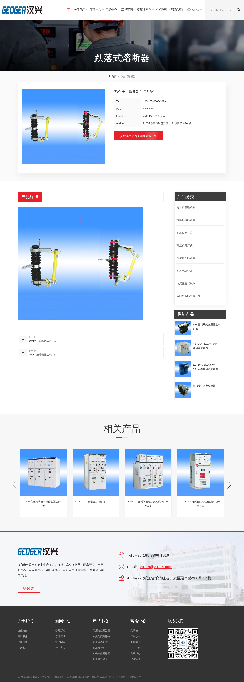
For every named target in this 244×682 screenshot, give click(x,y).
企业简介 (23, 630)
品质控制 (135, 630)
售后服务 (23, 636)
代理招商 (23, 642)
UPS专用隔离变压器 (204, 385)
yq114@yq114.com (154, 116)
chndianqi (148, 108)
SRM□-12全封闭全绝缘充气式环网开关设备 (101, 503)
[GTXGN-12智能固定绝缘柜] (49, 472)
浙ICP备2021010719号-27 (104, 677)
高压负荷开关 (184, 245)
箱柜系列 (161, 9)
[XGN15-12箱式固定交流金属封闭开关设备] (153, 472)
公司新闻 (60, 630)
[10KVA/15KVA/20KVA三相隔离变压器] (183, 348)
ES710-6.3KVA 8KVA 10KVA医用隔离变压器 (205, 366)
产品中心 (111, 9)
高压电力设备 (184, 270)
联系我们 (177, 9)
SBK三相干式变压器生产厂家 (206, 326)
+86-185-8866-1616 (154, 101)
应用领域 (135, 636)
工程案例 (127, 9)
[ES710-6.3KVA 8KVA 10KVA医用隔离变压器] (183, 369)
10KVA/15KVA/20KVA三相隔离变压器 (206, 346)
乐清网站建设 (134, 677)
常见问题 (60, 642)
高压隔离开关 (184, 232)
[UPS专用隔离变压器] (183, 390)
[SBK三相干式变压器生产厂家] (183, 328)
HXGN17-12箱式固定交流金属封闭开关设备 (206, 503)
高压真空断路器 (185, 207)
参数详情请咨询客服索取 (136, 136)
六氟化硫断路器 (185, 219)
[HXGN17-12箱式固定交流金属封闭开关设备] (206, 472)
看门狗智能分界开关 (188, 296)
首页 (67, 9)
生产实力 (23, 647)
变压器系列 (144, 9)
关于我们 (80, 9)
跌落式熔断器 (128, 76)
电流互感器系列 (185, 283)
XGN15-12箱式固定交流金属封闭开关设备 (153, 503)
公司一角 (135, 647)
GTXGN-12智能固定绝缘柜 (43, 501)
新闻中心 (95, 9)
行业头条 (60, 647)
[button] (14, 485)
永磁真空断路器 (185, 258)
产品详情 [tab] (29, 197)
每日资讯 (60, 636)
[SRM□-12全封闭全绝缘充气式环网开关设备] (101, 472)
